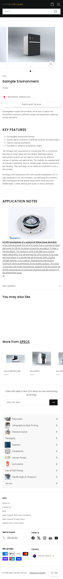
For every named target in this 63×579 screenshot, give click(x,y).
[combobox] (31, 11)
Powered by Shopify (38, 573)
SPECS (5, 87)
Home (4, 76)
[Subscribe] (53, 402)
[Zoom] (50, 64)
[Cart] (52, 4)
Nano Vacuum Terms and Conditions (16, 515)
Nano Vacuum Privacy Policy (13, 519)
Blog (4, 511)
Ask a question (9, 286)
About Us (6, 503)
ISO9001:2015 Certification (13, 523)
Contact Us (6, 507)
